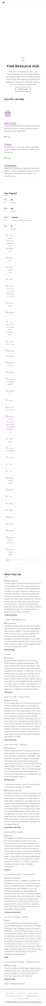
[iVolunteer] (10, 259)
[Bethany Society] (10, 364)
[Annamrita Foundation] (10, 354)
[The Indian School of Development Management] (10, 243)
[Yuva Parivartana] (10, 343)
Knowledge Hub (10, 166)
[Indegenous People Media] (10, 382)
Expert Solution (10, 123)
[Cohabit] (10, 372)
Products (8, 144)
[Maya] (10, 400)
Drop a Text (10, 993)
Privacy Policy (32, 993)
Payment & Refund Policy (14, 996)
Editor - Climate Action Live (14, 984)
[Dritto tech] (10, 440)
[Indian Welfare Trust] (10, 270)
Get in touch (23, 89)
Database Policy (32, 996)
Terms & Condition (23, 998)
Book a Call (21, 993)
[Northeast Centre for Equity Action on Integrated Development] (10, 424)
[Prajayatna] (10, 392)
